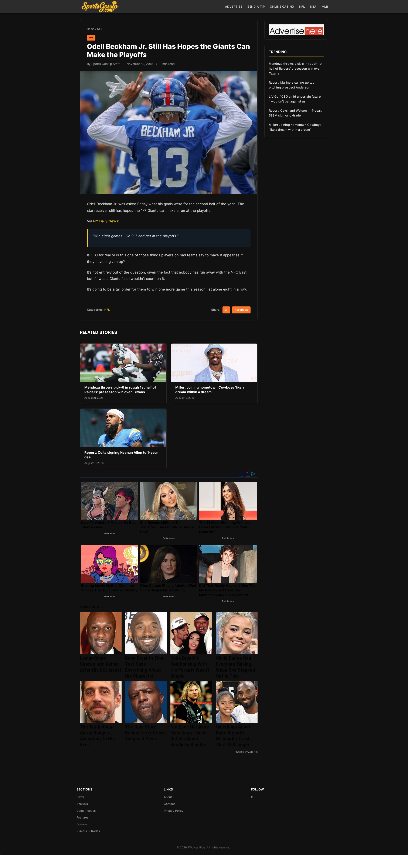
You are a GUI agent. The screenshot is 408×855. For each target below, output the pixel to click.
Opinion (81, 824)
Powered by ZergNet (246, 751)
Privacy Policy (173, 810)
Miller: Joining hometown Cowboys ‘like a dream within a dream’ (209, 389)
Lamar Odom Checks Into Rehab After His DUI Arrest (100, 664)
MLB (325, 6)
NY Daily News (105, 221)
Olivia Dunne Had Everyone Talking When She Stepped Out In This (235, 667)
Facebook (241, 309)
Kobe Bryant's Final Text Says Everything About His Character (145, 667)
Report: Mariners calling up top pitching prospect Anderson (291, 85)
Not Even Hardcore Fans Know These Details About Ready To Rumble (189, 736)
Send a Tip (256, 6)
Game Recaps (86, 810)
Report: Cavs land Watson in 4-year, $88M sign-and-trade (295, 113)
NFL (302, 6)
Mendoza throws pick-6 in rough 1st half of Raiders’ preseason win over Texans (120, 389)
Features (82, 817)
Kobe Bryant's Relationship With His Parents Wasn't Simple (189, 667)
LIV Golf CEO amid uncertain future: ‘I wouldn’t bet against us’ (295, 99)
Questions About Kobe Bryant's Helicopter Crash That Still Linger (233, 736)
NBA (313, 6)
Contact (169, 804)
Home (90, 29)
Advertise (233, 6)
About (168, 797)
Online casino (282, 6)
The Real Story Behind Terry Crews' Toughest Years (145, 733)
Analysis (82, 804)
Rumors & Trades (88, 831)
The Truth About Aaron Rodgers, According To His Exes (97, 736)
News (80, 797)
